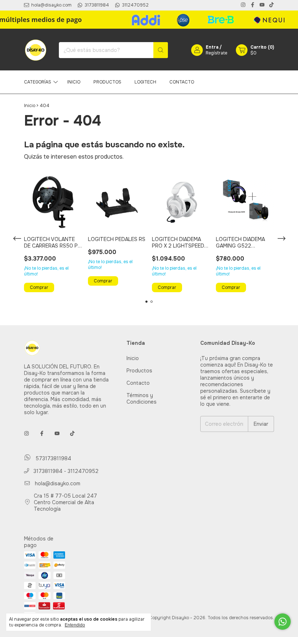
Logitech (145, 82)
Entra (212, 47)
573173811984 (52, 459)
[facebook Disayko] (252, 5)
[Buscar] (160, 50)
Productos (107, 82)
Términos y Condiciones (141, 398)
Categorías (37, 82)
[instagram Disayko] (243, 5)
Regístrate (216, 53)
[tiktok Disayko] (271, 5)
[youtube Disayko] (262, 5)
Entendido (75, 625)
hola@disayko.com (57, 483)
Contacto (181, 82)
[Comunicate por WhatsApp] (282, 621)
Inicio (73, 82)
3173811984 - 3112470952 (65, 471)
